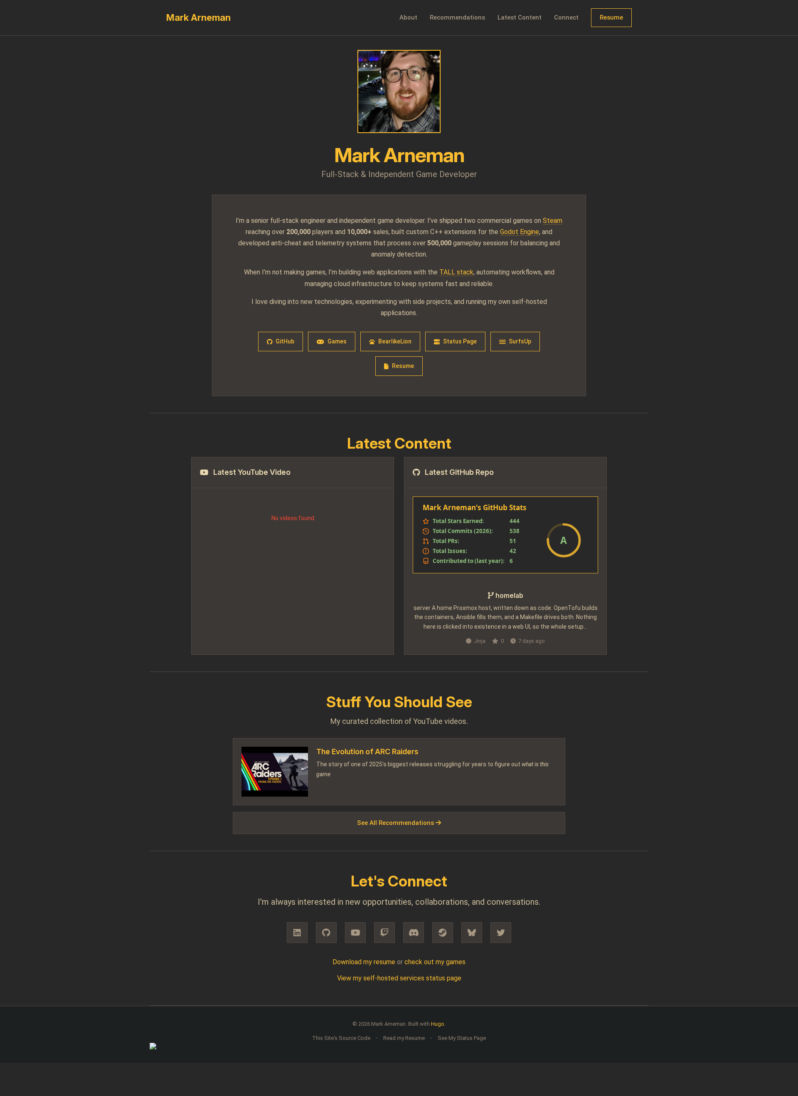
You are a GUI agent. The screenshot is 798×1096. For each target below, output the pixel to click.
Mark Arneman (198, 17)
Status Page (460, 341)
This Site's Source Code (341, 1038)
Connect (566, 17)
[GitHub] (326, 932)
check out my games (435, 962)
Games (337, 341)
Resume (611, 17)
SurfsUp (520, 341)
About (408, 17)
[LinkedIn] (297, 932)
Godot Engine (519, 232)
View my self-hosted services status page (399, 978)
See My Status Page (462, 1038)
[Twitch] (384, 932)
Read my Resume (404, 1038)
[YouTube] (355, 932)
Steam (552, 221)
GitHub (285, 341)
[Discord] (413, 932)
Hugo (437, 1024)
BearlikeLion (394, 341)
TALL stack (456, 272)
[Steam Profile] (442, 932)
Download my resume (363, 962)
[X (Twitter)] (500, 932)
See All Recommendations (396, 823)
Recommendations (457, 17)
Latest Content (520, 17)
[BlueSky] (471, 932)
